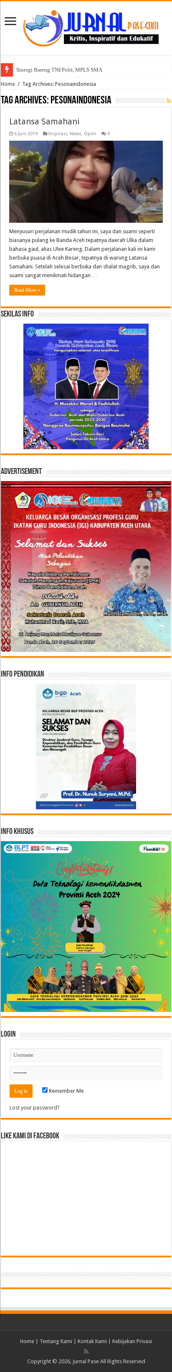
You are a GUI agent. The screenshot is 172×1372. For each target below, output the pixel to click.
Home (8, 84)
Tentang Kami (56, 1341)
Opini (90, 133)
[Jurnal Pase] (86, 26)
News (75, 133)
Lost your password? (35, 1107)
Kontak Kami (92, 1341)
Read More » (27, 290)
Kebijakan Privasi (132, 1341)
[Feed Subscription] (169, 101)
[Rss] (86, 1351)
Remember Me (66, 1091)
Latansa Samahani (44, 121)
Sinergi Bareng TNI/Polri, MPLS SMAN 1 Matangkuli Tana (83, 70)
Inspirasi (57, 133)
